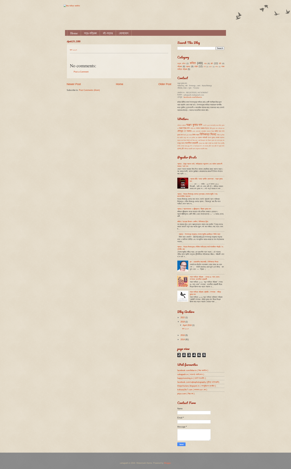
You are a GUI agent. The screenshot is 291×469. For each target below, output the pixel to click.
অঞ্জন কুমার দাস (194, 124)
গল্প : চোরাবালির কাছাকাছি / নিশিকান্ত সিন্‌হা (204, 262)
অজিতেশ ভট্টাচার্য (181, 125)
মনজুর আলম (181, 143)
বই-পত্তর (108, 33)
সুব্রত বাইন (221, 146)
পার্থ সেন (189, 137)
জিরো (212, 131)
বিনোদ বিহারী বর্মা (187, 140)
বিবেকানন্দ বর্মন (204, 140)
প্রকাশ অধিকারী (202, 137)
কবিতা (193, 63)
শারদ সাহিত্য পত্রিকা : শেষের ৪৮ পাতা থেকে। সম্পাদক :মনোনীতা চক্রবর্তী (205, 278)
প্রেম (196, 66)
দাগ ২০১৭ (73, 50)
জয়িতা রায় (218, 131)
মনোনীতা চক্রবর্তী (191, 143)
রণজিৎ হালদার (180, 146)
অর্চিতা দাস (193, 128)
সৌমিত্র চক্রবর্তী (188, 148)
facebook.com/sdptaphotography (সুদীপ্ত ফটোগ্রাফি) (198, 382)
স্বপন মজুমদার (196, 148)
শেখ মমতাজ (205, 146)
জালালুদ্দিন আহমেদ (206, 131)
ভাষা (205, 66)
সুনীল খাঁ (216, 146)
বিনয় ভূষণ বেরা (196, 140)
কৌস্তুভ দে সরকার (184, 131)
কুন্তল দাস (214, 128)
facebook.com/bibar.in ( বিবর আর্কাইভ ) (192, 370)
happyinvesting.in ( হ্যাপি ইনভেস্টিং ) (191, 378)
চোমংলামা (198, 131)
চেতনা (193, 131)
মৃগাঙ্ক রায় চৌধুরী (203, 143)
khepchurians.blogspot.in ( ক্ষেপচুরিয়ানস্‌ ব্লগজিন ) (196, 386)
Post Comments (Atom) (89, 90)
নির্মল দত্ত (195, 135)
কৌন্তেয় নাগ (221, 128)
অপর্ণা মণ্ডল (206, 125)
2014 (183, 339)
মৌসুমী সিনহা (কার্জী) (219, 143)
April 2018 (187, 325)
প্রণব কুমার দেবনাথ (213, 137)
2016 (183, 335)
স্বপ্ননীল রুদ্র (203, 148)
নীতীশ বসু (219, 135)
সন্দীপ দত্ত (211, 146)
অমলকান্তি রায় (214, 125)
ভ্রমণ (210, 66)
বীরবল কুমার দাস (212, 140)
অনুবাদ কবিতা (181, 63)
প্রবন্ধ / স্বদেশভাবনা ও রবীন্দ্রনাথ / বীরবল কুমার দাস (194, 209)
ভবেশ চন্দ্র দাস (220, 140)
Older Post (164, 84)
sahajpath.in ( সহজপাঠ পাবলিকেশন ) (190, 374)
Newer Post (74, 84)
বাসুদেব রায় (180, 140)
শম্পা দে (192, 146)
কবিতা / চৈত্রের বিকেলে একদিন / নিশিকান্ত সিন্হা (192, 221)
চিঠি (220, 63)
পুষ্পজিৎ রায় (194, 137)
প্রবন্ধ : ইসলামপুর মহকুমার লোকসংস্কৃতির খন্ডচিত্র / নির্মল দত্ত (199, 234)
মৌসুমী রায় (210, 143)
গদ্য (205, 63)
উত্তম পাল (208, 128)
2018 (183, 322)
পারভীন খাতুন (182, 137)
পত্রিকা (179, 66)
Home (74, 33)
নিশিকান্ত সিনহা (208, 134)
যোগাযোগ (123, 33)
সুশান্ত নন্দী (180, 148)
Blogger (167, 463)
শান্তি (216, 66)
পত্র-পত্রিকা (90, 33)
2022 (183, 317)
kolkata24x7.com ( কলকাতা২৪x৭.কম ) (192, 390)
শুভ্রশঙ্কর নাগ (198, 146)
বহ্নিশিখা (222, 137)
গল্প (212, 63)
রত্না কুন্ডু (187, 146)
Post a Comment (81, 72)
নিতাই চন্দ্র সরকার (187, 135)
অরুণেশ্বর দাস (184, 128)
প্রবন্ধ (188, 66)
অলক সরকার (200, 128)
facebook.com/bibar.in (193, 97)
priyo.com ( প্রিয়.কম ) (185, 393)
